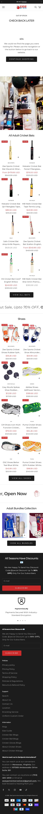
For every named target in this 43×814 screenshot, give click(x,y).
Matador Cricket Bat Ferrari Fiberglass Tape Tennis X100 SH (32, 168)
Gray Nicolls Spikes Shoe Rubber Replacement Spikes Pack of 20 (11, 389)
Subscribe (21, 588)
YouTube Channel (22, 1)
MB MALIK (32, 200)
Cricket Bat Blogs (10, 735)
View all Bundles (21, 543)
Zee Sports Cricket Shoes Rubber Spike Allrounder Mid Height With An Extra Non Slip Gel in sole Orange (11, 351)
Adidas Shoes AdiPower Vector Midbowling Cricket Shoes (32, 389)
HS (11, 275)
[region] (21, 607)
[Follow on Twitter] (9, 790)
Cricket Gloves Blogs (11, 743)
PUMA (32, 421)
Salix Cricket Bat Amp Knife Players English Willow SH (11, 243)
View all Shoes (21, 478)
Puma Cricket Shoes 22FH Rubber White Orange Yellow (32, 464)
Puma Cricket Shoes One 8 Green (32, 426)
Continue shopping (21, 59)
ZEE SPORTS (11, 163)
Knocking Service (10, 712)
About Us (6, 700)
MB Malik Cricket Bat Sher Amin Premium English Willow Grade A (32, 280)
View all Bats (21, 295)
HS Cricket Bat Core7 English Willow (11, 280)
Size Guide (7, 731)
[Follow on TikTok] (26, 790)
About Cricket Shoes (11, 747)
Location (6, 708)
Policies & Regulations (12, 681)
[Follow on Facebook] (3, 790)
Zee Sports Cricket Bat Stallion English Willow (32, 243)
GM (11, 421)
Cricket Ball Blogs (10, 739)
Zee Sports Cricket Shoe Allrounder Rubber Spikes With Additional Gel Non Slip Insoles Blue (32, 351)
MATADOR (32, 163)
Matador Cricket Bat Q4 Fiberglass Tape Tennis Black (11, 205)
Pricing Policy (8, 669)
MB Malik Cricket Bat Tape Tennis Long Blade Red (32, 205)
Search (5, 696)
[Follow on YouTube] (20, 790)
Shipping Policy (9, 677)
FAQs (4, 727)
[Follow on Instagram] (15, 790)
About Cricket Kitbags (12, 751)
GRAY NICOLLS (11, 384)
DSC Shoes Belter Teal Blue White (11, 463)
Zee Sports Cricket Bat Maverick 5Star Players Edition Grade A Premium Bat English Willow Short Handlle (11, 168)
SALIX (11, 238)
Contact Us (7, 704)
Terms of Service (9, 673)
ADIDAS (32, 384)
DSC (11, 459)
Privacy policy (8, 665)
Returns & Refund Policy (13, 685)
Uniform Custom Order (13, 716)
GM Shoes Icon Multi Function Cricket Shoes (11, 426)
